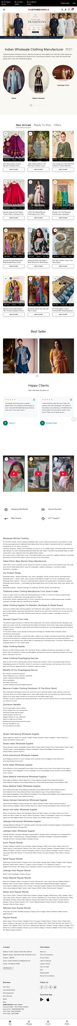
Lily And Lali (26, 923)
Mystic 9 (20, 853)
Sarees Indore (40, 747)
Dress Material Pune (9, 792)
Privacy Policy (44, 958)
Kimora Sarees (47, 867)
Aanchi (36, 928)
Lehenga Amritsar (8, 839)
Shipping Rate (44, 973)
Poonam (18, 851)
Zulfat (44, 888)
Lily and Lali (28, 853)
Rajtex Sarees (7, 921)
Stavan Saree (14, 864)
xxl (64, 205)
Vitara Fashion (17, 848)
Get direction (7, 968)
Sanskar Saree (46, 862)
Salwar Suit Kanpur (34, 815)
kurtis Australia (35, 759)
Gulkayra (34, 895)
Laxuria (31, 928)
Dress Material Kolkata (10, 796)
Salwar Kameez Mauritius (29, 806)
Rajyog (69, 862)
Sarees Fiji (17, 737)
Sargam (65, 895)
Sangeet (19, 928)
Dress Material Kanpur (53, 792)
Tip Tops (45, 853)
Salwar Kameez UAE (63, 806)
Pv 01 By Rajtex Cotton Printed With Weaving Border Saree (63, 310)
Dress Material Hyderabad (27, 790)
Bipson (67, 881)
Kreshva (48, 928)
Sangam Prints (27, 862)
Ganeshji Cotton (29, 884)
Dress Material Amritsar (64, 794)
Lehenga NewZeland (10, 827)
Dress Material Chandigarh (28, 794)
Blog (4, 1002)
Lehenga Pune (55, 834)
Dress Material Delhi (43, 790)
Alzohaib (60, 902)
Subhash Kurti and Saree (23, 846)
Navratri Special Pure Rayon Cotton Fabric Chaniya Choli (13, 213)
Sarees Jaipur (69, 747)
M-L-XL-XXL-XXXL (38, 205)
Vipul (68, 867)
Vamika (5, 855)
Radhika (11, 846)
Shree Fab (6, 911)
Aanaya (13, 930)
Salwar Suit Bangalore (48, 815)
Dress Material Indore (58, 790)
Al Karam (14, 900)
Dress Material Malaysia (10, 780)
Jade (29, 888)
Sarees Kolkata (7, 751)
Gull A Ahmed (57, 886)
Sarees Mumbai (8, 747)
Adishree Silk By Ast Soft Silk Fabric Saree (38, 310)
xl (60, 205)
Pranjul (32, 881)
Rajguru (42, 928)
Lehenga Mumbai (8, 834)
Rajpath (59, 862)
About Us (43, 952)
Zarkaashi (33, 867)
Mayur (19, 881)
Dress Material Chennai (25, 796)
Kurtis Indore (39, 768)
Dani (70, 895)
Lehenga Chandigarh (45, 837)
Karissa (24, 851)
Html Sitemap (7, 996)
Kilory (13, 897)
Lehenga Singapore (54, 825)
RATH (20, 925)
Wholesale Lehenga (9, 588)
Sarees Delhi (31, 747)
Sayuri (14, 895)
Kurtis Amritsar (55, 771)
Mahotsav (51, 864)
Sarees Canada (27, 737)
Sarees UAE (20, 740)
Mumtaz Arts (64, 897)
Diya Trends (52, 846)
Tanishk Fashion (63, 900)
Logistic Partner (45, 964)
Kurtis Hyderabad (19, 768)
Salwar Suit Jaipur (20, 815)
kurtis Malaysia (7, 759)
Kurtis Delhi (29, 768)
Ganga (52, 884)
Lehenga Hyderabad (21, 834)
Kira (54, 867)
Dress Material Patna (23, 792)
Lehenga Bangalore (31, 837)
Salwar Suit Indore (50, 813)
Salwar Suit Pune (62, 813)
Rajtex (54, 862)
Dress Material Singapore (11, 782)
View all (67, 49)
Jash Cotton (48, 881)
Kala (10, 884)
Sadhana (63, 884)
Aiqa (8, 897)
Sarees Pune (50, 747)
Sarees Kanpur (8, 749)
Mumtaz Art (39, 881)
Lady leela (18, 923)
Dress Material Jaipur (38, 792)
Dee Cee (65, 846)
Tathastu (22, 874)
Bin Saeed (66, 886)
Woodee (56, 848)
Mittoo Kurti (7, 928)
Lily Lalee (69, 848)
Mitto (35, 853)
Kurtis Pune (48, 768)
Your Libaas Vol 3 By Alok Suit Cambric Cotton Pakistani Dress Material (63, 165)
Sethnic (21, 864)
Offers (57, 125)
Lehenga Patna (65, 834)
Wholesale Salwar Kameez (11, 583)
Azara (21, 884)
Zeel (9, 874)
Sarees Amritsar (58, 749)
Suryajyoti (25, 881)
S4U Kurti (26, 925)
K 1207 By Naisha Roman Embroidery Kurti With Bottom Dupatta (36, 213)
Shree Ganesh (51, 888)
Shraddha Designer (24, 911)
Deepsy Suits (26, 897)
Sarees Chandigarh (32, 749)
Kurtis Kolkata (65, 771)
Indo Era (38, 851)
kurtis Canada (25, 759)
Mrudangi (31, 851)
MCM (39, 888)
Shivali (67, 853)
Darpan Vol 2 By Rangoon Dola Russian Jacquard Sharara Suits (61, 213)
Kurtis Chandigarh (30, 771)
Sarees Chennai (19, 751)
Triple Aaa (36, 886)
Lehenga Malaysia (8, 825)
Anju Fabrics (60, 853)
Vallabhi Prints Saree (9, 867)
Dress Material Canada (39, 780)
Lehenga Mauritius (68, 825)
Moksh (63, 848)
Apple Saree (7, 862)
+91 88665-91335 (14, 964)
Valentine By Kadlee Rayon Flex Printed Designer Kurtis (13, 310)
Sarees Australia (38, 737)
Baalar (57, 884)
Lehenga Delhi (33, 834)
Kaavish (22, 902)
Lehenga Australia (41, 825)
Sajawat (19, 895)
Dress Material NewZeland (45, 782)
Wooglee (55, 851)
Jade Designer (7, 914)
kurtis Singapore (47, 759)
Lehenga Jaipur (8, 837)
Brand (5, 999)
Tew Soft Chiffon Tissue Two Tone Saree (62, 261)
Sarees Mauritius (62, 737)
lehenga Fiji (19, 825)
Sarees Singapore (50, 737)
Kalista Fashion (16, 862)
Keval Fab (14, 911)
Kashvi (59, 867)
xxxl (69, 205)
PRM (45, 846)
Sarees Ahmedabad (46, 749)
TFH (45, 864)
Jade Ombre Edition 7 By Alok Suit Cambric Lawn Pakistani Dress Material (37, 165)
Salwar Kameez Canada (40, 803)
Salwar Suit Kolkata (39, 817)
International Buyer (9, 990)
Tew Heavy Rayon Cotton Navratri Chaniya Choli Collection (12, 165)
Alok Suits (6, 881)
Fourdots (6, 904)
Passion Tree (28, 848)
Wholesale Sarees (8, 576)
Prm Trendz (28, 886)
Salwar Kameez (38, 98)
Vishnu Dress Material (10, 888)
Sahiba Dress (53, 895)
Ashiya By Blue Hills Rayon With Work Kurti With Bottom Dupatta (38, 261)
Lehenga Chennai (32, 839)
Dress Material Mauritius (28, 782)
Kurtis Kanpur (7, 771)
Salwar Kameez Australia (57, 803)
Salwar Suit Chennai (53, 817)
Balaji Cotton (22, 888)
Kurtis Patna (57, 768)
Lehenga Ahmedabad (60, 837)
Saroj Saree (36, 862)
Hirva (43, 851)
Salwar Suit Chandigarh (63, 815)
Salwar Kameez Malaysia (11, 803)
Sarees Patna (59, 747)
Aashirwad (26, 895)
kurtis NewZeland (8, 761)
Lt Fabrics (28, 864)
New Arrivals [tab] (23, 125)
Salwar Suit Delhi (37, 813)
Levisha (15, 884)
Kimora (34, 897)
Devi (34, 848)
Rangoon (40, 846)
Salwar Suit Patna (8, 815)
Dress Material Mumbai (10, 790)
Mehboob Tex (42, 897)
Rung (39, 853)
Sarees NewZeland (9, 740)
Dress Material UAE (61, 782)
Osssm (67, 851)
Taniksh (5, 846)
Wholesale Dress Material (11, 581)
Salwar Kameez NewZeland (46, 806)
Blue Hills (14, 853)
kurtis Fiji (17, 759)
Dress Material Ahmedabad (47, 794)
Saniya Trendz (14, 902)
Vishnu (64, 928)
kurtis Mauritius (58, 759)
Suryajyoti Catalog (40, 921)
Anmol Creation (38, 864)
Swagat (45, 895)
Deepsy (49, 886)
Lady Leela (6, 853)
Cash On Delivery (45, 961)
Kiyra (27, 867)
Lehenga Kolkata (21, 839)
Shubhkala (15, 874)
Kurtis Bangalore (18, 771)
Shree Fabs (21, 900)
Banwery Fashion (31, 900)
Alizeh (59, 846)
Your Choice (7, 895)
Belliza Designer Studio (42, 902)
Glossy (34, 888)
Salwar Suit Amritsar (25, 817)
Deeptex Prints (28, 921)
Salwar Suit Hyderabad (24, 813)
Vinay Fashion (7, 886)
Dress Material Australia (55, 780)
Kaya (38, 848)
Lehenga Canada (29, 825)
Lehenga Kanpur (19, 837)
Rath (64, 862)
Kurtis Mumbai (7, 768)
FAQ (41, 970)
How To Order (44, 967)
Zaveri (22, 904)
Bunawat (6, 864)
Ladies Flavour (7, 848)
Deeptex (50, 848)
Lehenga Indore (44, 834)
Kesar (28, 874)
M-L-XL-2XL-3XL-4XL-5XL (38, 253)
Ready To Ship (42, 125)
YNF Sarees (21, 867)
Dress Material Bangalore (11, 794)
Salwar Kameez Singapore (11, 806)
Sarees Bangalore (19, 749)
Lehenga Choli (63, 85)
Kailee (34, 846)
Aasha (48, 911)
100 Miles (12, 851)
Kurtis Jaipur (66, 768)
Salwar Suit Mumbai (9, 813)
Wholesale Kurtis (8, 579)
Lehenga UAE (22, 827)
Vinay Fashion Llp (53, 897)
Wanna (48, 851)
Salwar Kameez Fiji (26, 803)
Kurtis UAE (18, 761)
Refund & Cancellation (47, 976)
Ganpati (43, 886)
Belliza (61, 881)
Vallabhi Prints (57, 928)
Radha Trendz (62, 911)
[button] (3, 36)
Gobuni (57, 864)
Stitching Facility (8, 993)
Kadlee (5, 851)
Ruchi (64, 867)
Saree (14, 98)
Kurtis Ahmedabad (43, 771)
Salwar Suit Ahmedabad (10, 817)
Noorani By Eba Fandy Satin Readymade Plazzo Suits (13, 261)
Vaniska (43, 848)
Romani (55, 881)
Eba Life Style (14, 904)
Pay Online (6, 987)
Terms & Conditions (46, 955)
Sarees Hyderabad (20, 747)
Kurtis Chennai (8, 773)
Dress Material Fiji (25, 780)
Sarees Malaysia (8, 737)
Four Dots (49, 900)
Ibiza (60, 895)
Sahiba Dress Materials (43, 884)
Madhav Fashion (18, 886)
